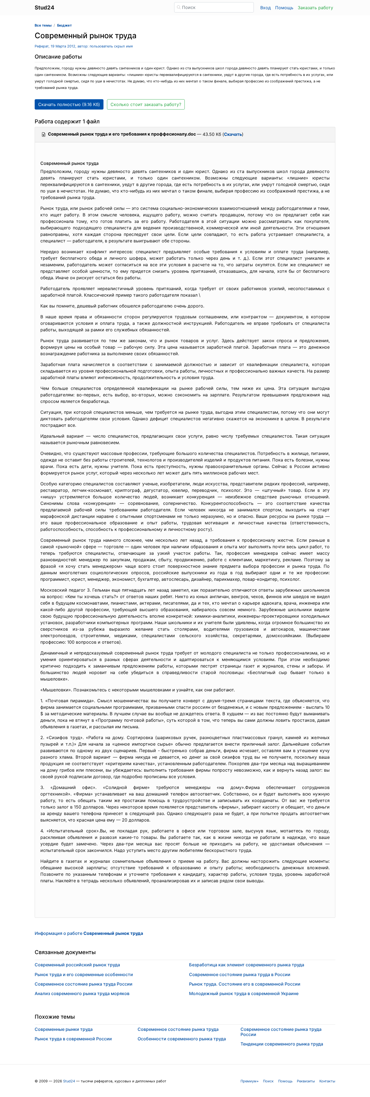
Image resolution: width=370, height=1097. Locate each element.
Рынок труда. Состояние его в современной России (244, 984)
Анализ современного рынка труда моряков (82, 993)
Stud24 (69, 1081)
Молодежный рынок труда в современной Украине (243, 993)
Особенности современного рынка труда (182, 1038)
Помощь (284, 7)
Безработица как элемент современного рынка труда (246, 964)
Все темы (43, 25)
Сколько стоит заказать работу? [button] (146, 104)
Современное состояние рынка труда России (83, 984)
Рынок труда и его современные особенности (84, 974)
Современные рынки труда (64, 1029)
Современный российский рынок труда (77, 964)
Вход (265, 7)
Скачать (233, 134)
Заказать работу (315, 7)
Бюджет (64, 25)
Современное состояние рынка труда (178, 1029)
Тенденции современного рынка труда (282, 1044)
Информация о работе (89, 933)
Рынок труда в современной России (73, 1038)
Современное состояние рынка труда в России (239, 974)
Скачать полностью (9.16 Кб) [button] (69, 104)
